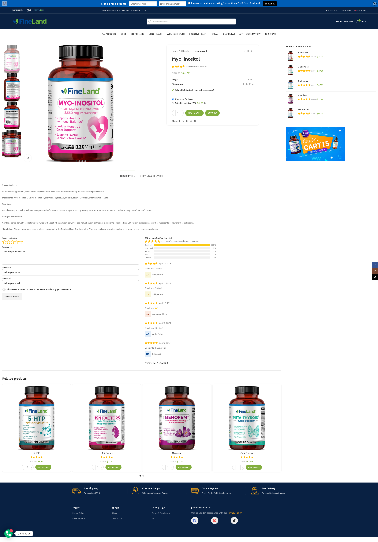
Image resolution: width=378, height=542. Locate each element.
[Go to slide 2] (79, 161)
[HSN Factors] (107, 418)
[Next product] (252, 51)
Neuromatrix (304, 109)
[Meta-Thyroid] (247, 418)
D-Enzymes (303, 66)
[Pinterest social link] (187, 121)
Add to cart (194, 113)
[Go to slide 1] (76, 161)
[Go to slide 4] (85, 161)
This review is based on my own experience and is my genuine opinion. (39, 289)
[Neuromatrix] (290, 113)
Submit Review (12, 296)
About (114, 513)
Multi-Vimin (303, 52)
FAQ (153, 518)
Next (166, 362)
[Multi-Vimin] (290, 56)
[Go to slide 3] (82, 161)
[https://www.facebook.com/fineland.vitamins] (194, 520)
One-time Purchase (184, 99)
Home (175, 51)
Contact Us (117, 518)
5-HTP (37, 453)
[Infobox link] (18, 10)
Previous (149, 362)
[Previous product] (244, 51)
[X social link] (183, 121)
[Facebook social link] (179, 121)
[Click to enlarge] (27, 158)
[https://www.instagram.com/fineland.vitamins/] (214, 520)
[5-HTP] (36, 418)
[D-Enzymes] (290, 70)
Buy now (212, 113)
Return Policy (78, 513)
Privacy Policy (78, 518)
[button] (43, 467)
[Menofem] (177, 418)
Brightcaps (303, 81)
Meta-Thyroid (246, 453)
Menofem (176, 453)
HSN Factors (107, 453)
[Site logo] (30, 21)
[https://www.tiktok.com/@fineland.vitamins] (234, 520)
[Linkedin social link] (191, 121)
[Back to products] (248, 51)
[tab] (127, 174)
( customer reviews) (196, 66)
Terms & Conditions (161, 513)
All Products (186, 51)
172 (161, 362)
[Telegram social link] (195, 121)
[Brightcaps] (290, 84)
